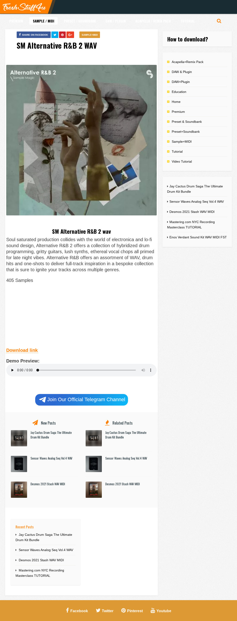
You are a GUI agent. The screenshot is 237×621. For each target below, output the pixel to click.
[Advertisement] (81, 315)
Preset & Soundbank (187, 121)
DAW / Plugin (116, 20)
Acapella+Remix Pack (187, 62)
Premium (16, 20)
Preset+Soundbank (186, 131)
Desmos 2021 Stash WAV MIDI (48, 484)
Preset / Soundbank (80, 20)
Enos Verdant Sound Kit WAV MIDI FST (198, 237)
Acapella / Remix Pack (153, 20)
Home (176, 102)
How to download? (187, 39)
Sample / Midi (43, 20)
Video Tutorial (182, 161)
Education (179, 92)
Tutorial (188, 20)
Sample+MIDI (90, 35)
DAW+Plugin (181, 82)
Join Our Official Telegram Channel (86, 399)
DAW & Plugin (182, 72)
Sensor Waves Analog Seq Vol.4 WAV (51, 458)
